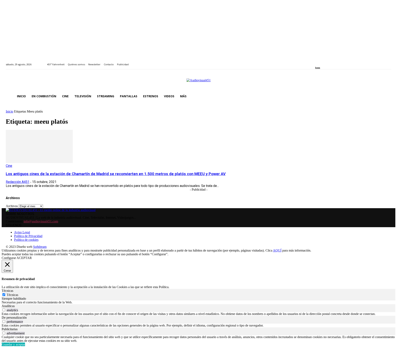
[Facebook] (316, 62)
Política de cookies (26, 239)
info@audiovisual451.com (41, 221)
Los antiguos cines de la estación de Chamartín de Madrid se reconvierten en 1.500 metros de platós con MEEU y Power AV (116, 174)
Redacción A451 (17, 182)
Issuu (317, 68)
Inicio (9, 111)
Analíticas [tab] (8, 306)
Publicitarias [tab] (10, 329)
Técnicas (12, 295)
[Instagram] (321, 62)
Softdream (40, 246)
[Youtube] (335, 62)
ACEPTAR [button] (24, 258)
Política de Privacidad (28, 236)
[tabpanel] (198, 302)
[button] (386, 96)
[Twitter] (330, 62)
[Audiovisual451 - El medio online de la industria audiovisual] (198, 82)
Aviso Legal (22, 232)
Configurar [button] (9, 258)
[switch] (3, 310)
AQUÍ (277, 250)
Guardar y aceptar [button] (13, 344)
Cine (9, 166)
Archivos (12, 206)
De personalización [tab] (14, 317)
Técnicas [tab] (7, 290)
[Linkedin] (326, 62)
